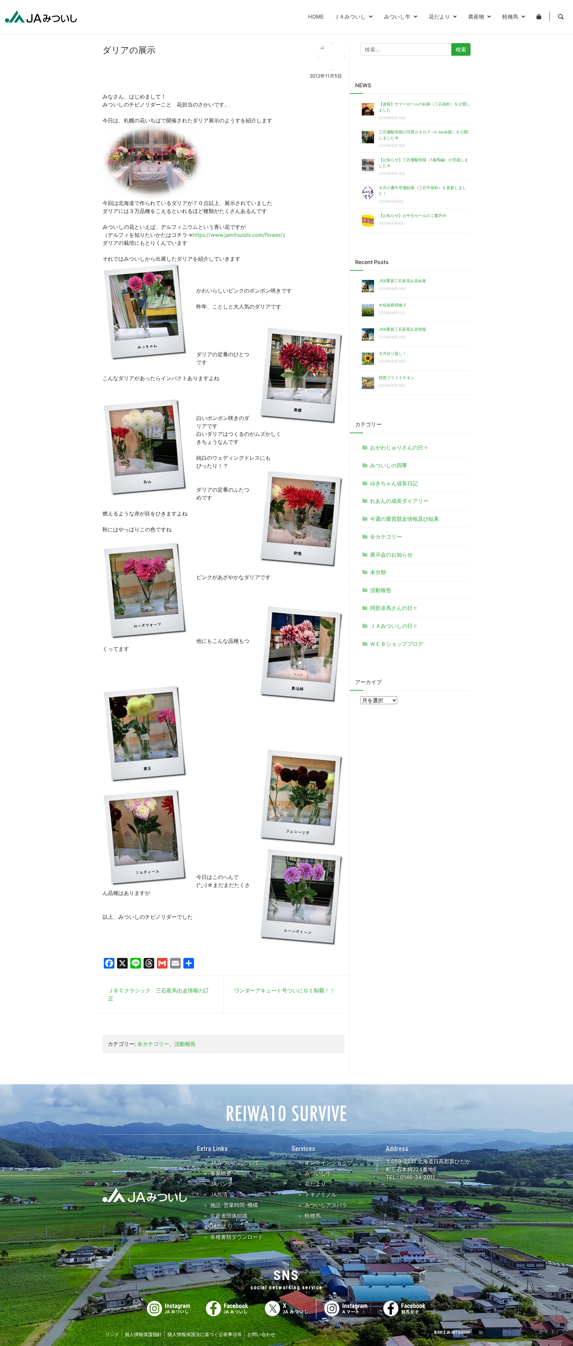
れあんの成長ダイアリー (399, 501)
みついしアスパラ (326, 1205)
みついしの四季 (388, 465)
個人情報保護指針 (143, 1334)
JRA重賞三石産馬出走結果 (402, 280)
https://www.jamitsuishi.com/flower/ (237, 235)
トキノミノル (321, 1194)
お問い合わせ (261, 1334)
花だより (315, 1183)
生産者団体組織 (228, 1215)
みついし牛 (318, 1173)
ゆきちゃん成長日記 (394, 483)
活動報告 (185, 1044)
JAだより (221, 1226)
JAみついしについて (234, 1162)
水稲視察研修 (391, 305)
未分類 (378, 572)
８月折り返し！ (393, 353)
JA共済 (218, 1194)
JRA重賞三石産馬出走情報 (402, 329)
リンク (112, 1334)
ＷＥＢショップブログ (396, 643)
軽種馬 (313, 1215)
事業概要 (220, 1173)
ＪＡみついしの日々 (394, 626)
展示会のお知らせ (391, 554)
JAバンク (221, 1183)
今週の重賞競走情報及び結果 (404, 518)
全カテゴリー (153, 1044)
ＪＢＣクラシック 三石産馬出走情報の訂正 (158, 994)
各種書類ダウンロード (236, 1237)
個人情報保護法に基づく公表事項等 (204, 1334)
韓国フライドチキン (396, 377)
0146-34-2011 (417, 1177)
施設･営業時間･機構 (234, 1205)
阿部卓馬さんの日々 (394, 608)
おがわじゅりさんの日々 (399, 447)
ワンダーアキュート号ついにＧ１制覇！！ (284, 990)
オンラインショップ (328, 1162)
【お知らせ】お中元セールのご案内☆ (413, 215)
